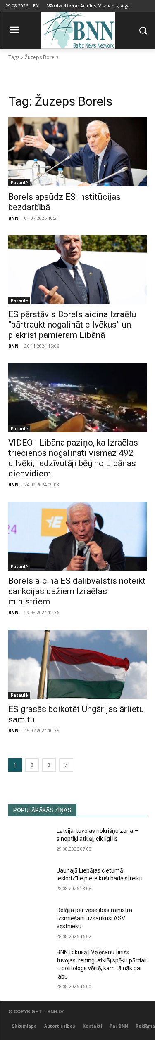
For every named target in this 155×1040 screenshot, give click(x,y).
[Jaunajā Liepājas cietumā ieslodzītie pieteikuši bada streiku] (29, 881)
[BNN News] (77, 28)
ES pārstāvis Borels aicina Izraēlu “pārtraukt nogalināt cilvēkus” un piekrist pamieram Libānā (72, 324)
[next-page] (66, 765)
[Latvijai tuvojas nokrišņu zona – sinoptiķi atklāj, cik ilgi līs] (29, 841)
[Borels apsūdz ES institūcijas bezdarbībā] (77, 151)
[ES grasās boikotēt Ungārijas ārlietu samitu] (77, 664)
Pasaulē (19, 183)
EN (36, 5)
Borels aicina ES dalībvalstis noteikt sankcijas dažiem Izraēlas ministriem (76, 591)
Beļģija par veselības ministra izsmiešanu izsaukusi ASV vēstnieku (94, 918)
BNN (13, 218)
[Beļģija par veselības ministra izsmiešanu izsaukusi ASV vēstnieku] (29, 920)
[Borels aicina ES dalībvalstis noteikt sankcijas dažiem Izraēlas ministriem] (77, 536)
